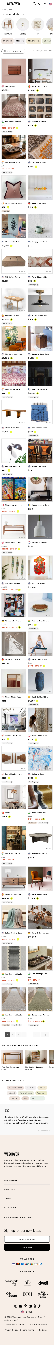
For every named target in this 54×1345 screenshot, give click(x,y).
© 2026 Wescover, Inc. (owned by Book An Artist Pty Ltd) (25, 1318)
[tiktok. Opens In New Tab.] (39, 1306)
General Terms (27, 1330)
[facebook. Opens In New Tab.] (20, 1306)
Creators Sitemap (38, 1324)
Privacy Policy (11, 1330)
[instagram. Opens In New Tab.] (15, 1306)
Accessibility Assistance (18, 1217)
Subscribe (27, 1247)
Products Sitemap (15, 1324)
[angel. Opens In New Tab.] (35, 1306)
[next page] (45, 1035)
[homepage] (13, 3)
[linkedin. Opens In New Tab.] (30, 1306)
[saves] (39, 4)
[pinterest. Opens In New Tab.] (25, 1306)
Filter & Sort (15, 51)
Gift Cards (10, 1208)
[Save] (22, 62)
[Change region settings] (50, 4)
